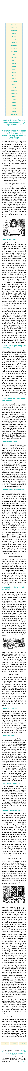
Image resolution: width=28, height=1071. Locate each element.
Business (14, 33)
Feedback (14, 114)
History (14, 63)
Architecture (14, 27)
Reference (14, 93)
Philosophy (14, 81)
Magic (14, 75)
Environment (14, 51)
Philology (14, 84)
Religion (14, 96)
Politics (14, 87)
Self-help (14, 102)
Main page (14, 24)
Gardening (14, 57)
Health (14, 60)
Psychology (14, 90)
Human (14, 66)
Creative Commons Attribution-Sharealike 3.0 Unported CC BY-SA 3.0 (14, 1052)
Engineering (14, 48)
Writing (14, 111)
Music (14, 72)
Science (14, 99)
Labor (14, 69)
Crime (14, 36)
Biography (14, 30)
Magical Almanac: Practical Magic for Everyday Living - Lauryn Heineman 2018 (14, 122)
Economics (14, 42)
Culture (14, 39)
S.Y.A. (24, 1062)
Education (14, 45)
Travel (14, 108)
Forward (23, 1043)
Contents (14, 1043)
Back (5, 1043)
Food (14, 54)
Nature (14, 78)
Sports (14, 105)
